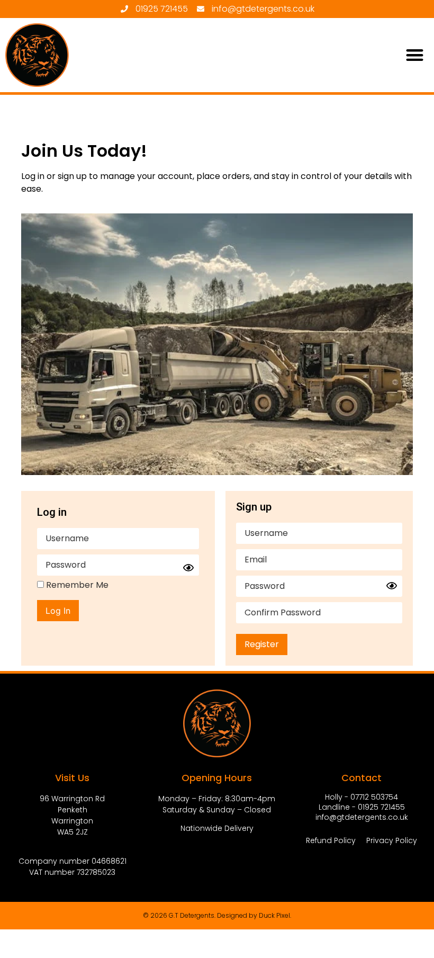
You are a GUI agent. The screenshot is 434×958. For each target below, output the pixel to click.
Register (262, 644)
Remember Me (76, 585)
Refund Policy (331, 840)
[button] (415, 55)
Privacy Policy (391, 840)
